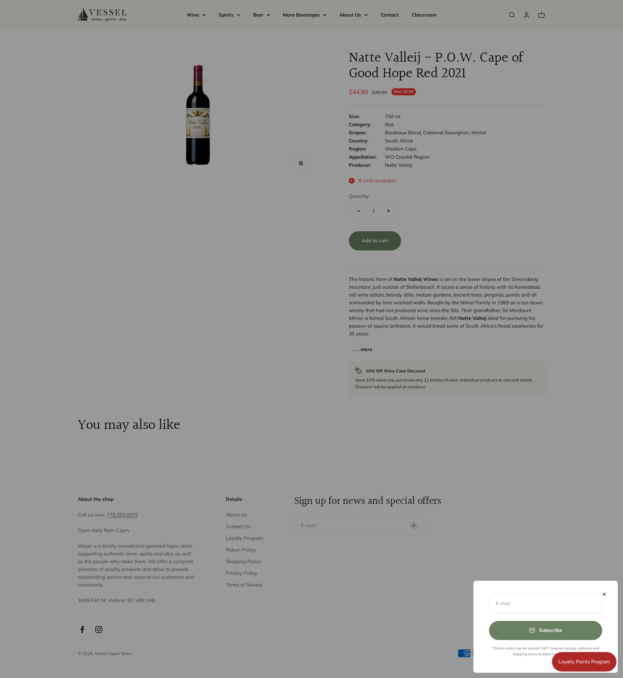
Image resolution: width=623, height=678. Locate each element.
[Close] (604, 594)
